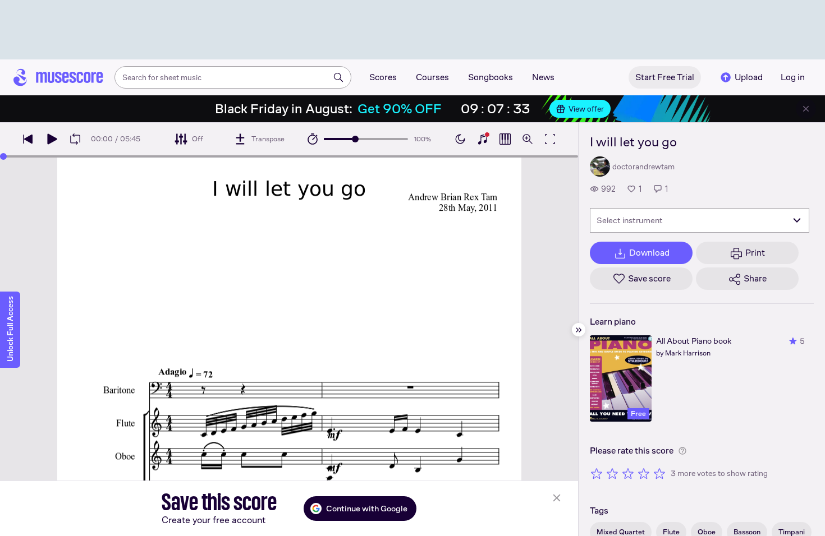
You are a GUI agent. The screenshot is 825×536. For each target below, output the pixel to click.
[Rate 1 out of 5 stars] (596, 473)
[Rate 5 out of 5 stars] (659, 473)
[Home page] (58, 77)
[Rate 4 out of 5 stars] (643, 473)
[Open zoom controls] (527, 139)
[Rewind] (28, 139)
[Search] (338, 77)
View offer (586, 108)
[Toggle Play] (51, 139)
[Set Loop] (75, 139)
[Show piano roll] (505, 139)
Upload (749, 77)
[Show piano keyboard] (482, 139)
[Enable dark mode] (460, 139)
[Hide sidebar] (578, 329)
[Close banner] (806, 109)
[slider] (355, 139)
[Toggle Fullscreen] (550, 139)
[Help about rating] (682, 451)
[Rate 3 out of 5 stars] (628, 473)
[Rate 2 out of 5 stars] (612, 473)
